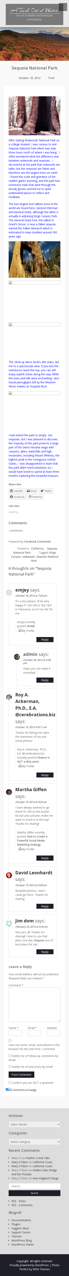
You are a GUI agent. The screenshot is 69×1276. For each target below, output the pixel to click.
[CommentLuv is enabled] (22, 1089)
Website (52, 1028)
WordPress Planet (23, 1244)
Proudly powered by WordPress (29, 1265)
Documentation (21, 1220)
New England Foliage (46, 1178)
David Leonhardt (34, 873)
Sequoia (39, 940)
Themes (17, 1236)
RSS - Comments (22, 1205)
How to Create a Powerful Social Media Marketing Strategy (32, 840)
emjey (22, 590)
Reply (45, 639)
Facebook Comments (37, 541)
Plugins (16, 1224)
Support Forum (21, 1232)
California (37, 548)
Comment (16, 985)
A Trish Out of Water (34, 10)
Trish (51, 78)
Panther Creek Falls (38, 1158)
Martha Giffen (31, 789)
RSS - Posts (19, 1201)
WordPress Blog (22, 1240)
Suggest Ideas (20, 1228)
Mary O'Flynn (20, 1162)
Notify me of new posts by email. (32, 1067)
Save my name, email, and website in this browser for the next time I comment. (34, 1047)
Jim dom (24, 921)
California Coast (42, 1162)
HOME (31, 626)
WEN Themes (41, 1269)
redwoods (28, 556)
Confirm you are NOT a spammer (32, 1083)
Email (32, 1028)
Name (14, 1028)
